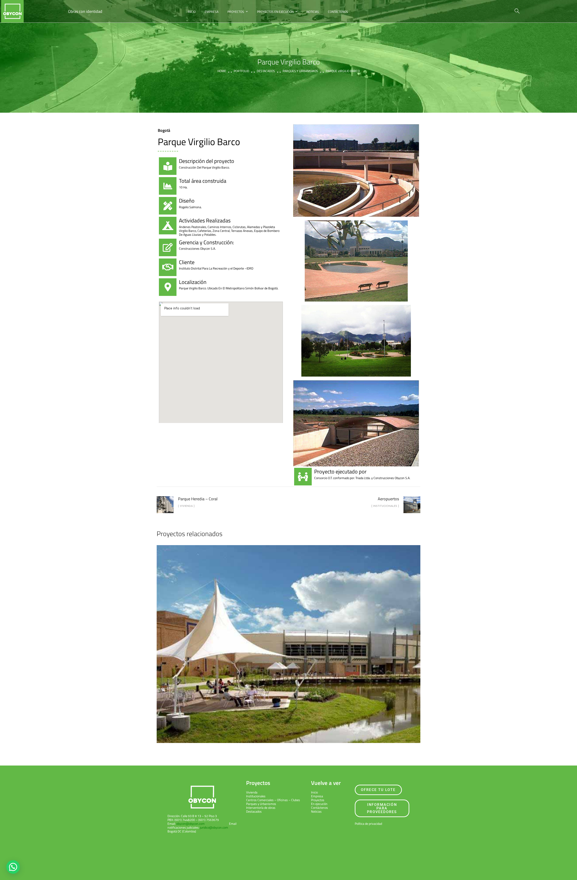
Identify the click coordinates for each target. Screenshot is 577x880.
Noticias (313, 12)
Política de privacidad (368, 823)
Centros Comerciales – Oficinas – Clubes (273, 800)
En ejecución (319, 803)
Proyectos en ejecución (275, 12)
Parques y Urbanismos (261, 803)
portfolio (241, 71)
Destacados (266, 71)
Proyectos (235, 12)
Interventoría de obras (260, 807)
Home (222, 71)
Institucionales (256, 796)
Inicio (192, 12)
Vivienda (251, 792)
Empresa (211, 12)
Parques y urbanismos (300, 71)
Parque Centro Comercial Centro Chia (288, 640)
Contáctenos (338, 12)
